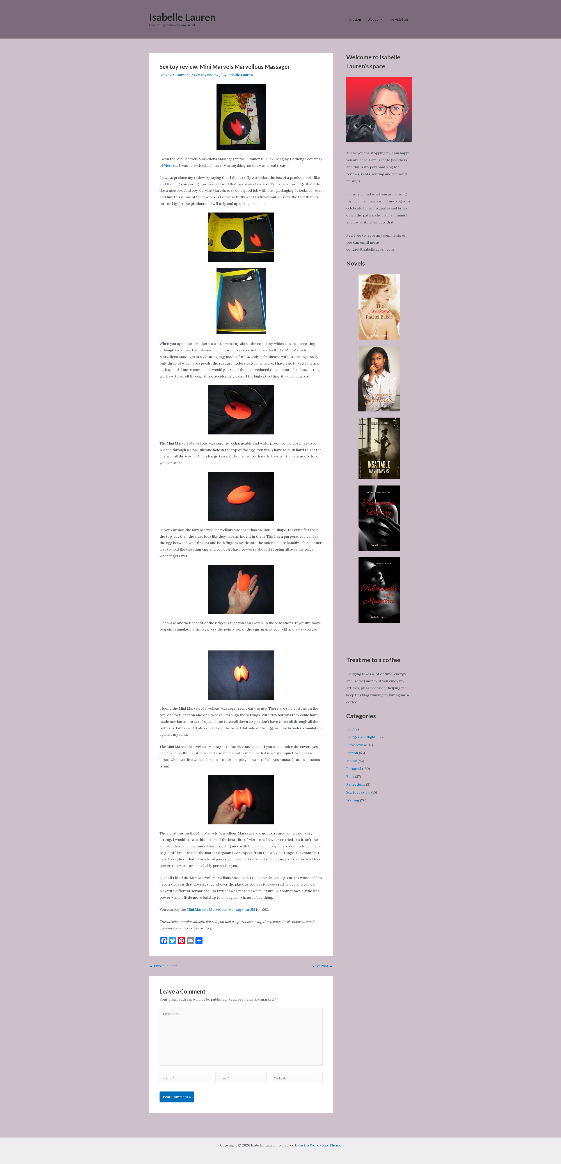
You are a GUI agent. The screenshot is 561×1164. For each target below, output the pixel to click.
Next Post (322, 965)
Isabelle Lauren (182, 17)
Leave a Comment (175, 75)
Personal (353, 768)
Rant (350, 776)
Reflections (355, 784)
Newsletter (398, 19)
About (373, 19)
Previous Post (163, 965)
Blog (350, 729)
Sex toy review (206, 75)
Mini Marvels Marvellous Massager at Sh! (221, 909)
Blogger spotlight (361, 737)
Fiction (355, 19)
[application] (380, 19)
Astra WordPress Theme (320, 1145)
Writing (352, 800)
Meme (351, 760)
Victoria (170, 165)
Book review (356, 745)
